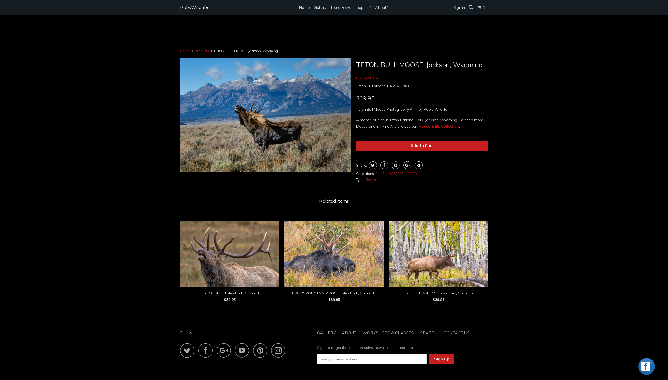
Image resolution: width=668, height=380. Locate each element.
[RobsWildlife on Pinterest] (261, 350)
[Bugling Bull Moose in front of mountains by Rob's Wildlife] (265, 115)
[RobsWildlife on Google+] (225, 350)
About (381, 7)
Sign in (459, 7)
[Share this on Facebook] (383, 165)
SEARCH (428, 332)
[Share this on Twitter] (372, 165)
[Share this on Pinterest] (395, 165)
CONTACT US (457, 332)
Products (202, 51)
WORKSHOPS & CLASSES (388, 332)
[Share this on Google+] (406, 165)
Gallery (320, 7)
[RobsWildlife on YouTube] (243, 350)
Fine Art (371, 180)
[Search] (471, 7)
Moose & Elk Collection (438, 126)
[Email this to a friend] (418, 165)
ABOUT (349, 332)
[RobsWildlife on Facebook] (207, 350)
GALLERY (326, 332)
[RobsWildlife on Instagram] (279, 350)
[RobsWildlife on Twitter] (188, 350)
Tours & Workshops (348, 7)
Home (304, 7)
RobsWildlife (194, 7)
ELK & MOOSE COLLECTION (397, 174)
